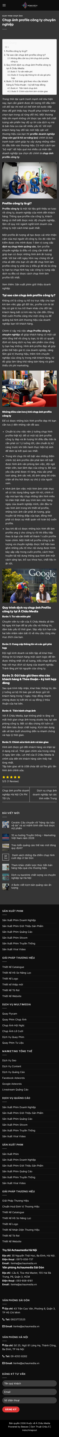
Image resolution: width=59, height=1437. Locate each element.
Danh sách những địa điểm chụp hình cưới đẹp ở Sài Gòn (33, 856)
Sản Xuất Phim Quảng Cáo (17, 931)
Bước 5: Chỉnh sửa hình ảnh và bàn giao (29, 91)
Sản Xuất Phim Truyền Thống (18, 943)
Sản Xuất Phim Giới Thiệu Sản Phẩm (22, 926)
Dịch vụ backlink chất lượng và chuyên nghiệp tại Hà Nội (33, 876)
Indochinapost (29, 1430)
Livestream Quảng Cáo (15, 1089)
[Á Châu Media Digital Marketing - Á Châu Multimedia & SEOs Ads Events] (29, 5)
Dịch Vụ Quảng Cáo (13, 1072)
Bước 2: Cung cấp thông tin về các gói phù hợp (31, 76)
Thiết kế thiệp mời (12, 984)
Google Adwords (12, 1083)
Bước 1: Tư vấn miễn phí (21, 71)
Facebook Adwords (13, 1077)
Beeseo (25, 1426)
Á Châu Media (43, 1423)
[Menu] (4, 5)
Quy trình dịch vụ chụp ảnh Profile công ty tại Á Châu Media (28, 67)
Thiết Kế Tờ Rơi (11, 990)
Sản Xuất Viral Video (14, 949)
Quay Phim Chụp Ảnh (12, 16)
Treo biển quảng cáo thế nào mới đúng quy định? (33, 847)
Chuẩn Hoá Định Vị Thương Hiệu (20, 1206)
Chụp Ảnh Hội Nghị (13, 1025)
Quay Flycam (9, 1013)
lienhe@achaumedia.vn (24, 1263)
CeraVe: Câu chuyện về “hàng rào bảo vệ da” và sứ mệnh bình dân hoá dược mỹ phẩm (33, 825)
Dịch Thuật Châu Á (40, 1426)
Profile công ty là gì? (16, 51)
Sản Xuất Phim (10, 1153)
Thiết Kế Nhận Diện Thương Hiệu (20, 1229)
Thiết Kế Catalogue (13, 966)
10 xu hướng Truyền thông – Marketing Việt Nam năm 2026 (33, 837)
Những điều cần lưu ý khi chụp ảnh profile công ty (30, 60)
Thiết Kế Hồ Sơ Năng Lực (16, 972)
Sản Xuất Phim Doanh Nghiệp (19, 920)
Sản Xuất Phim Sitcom (15, 937)
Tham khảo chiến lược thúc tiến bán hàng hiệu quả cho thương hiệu (31, 866)
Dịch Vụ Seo (9, 1060)
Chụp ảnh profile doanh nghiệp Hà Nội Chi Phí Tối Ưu (15, 794)
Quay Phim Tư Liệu (13, 1042)
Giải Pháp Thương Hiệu (15, 1200)
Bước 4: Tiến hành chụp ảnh (24, 88)
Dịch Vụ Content (11, 1066)
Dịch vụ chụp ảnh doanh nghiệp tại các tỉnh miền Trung (45, 794)
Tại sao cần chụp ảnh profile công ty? (26, 55)
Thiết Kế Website (11, 996)
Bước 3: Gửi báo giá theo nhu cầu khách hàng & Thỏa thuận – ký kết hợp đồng (27, 83)
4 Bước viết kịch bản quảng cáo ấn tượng (31, 886)
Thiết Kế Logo (10, 978)
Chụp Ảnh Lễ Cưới (12, 1031)
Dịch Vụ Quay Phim (13, 1037)
